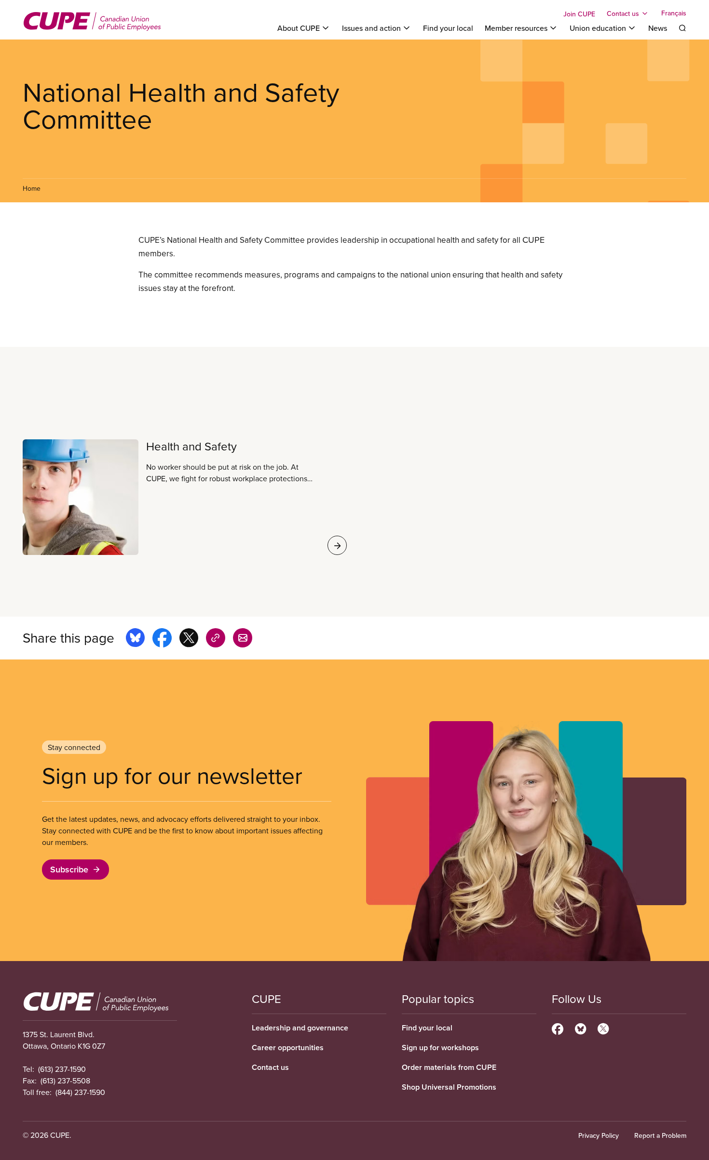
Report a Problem (660, 1135)
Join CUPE (579, 14)
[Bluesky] (580, 1027)
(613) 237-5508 (65, 1080)
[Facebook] (557, 1027)
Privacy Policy (598, 1135)
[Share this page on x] (188, 639)
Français (673, 13)
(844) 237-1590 (80, 1092)
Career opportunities (288, 1047)
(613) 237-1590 (62, 1069)
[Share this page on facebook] (162, 639)
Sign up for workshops (440, 1047)
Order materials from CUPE (449, 1067)
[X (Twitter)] (603, 1027)
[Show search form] (682, 28)
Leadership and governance (300, 1027)
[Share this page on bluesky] (135, 639)
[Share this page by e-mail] (242, 639)
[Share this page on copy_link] (215, 639)
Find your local (448, 28)
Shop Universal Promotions (449, 1087)
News (657, 28)
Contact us (270, 1067)
